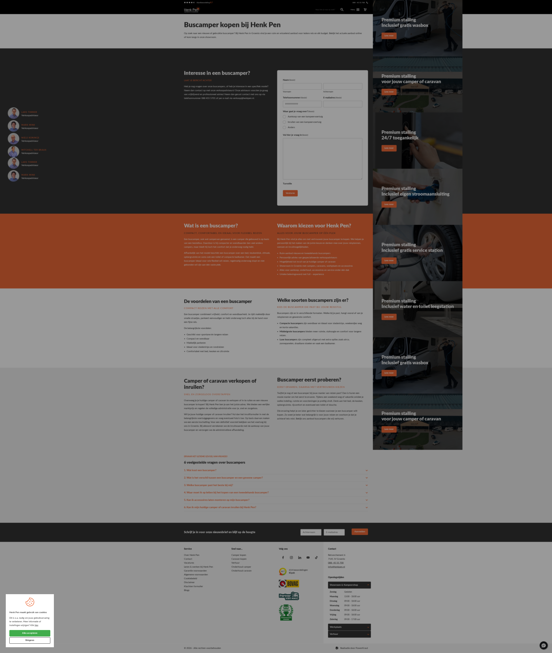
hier (36, 625)
